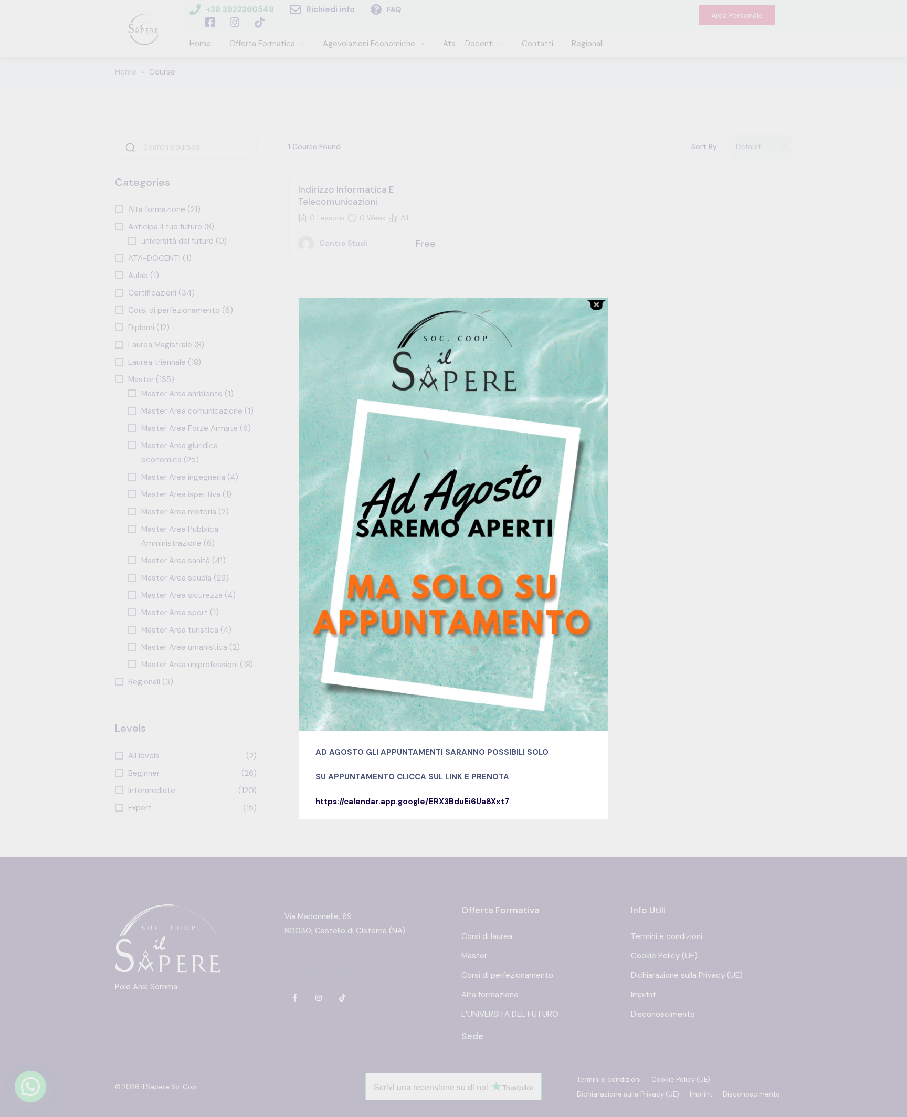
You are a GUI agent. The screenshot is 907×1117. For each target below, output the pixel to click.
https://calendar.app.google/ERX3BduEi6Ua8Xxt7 (412, 801)
